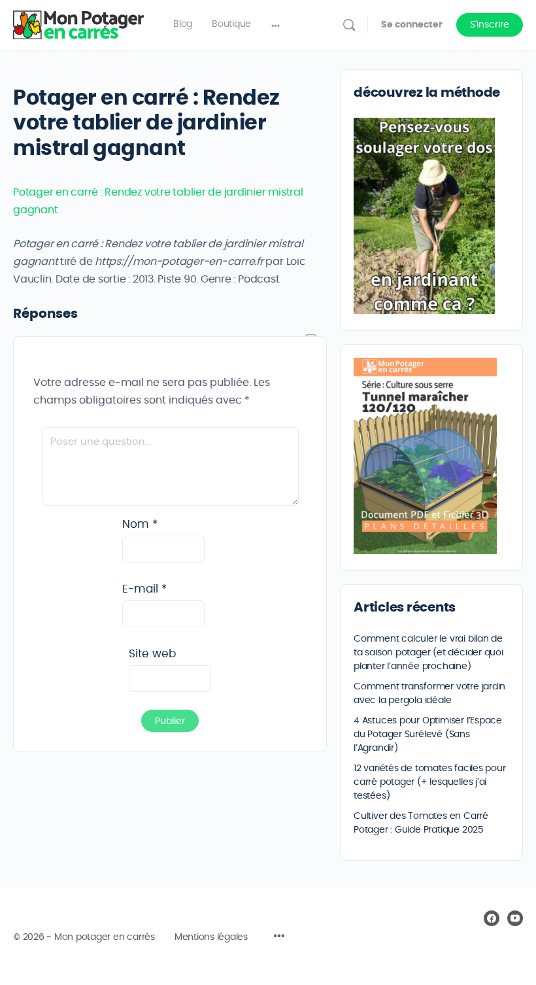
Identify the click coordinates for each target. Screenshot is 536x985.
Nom (140, 524)
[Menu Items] (279, 938)
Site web (152, 653)
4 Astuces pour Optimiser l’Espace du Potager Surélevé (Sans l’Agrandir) (428, 734)
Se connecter (412, 24)
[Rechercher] (349, 25)
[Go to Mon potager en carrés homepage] (78, 22)
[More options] (275, 25)
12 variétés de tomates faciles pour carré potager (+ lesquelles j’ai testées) (430, 782)
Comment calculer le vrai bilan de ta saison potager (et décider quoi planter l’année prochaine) (428, 652)
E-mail (144, 589)
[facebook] (491, 918)
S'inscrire (489, 24)
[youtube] (515, 918)
